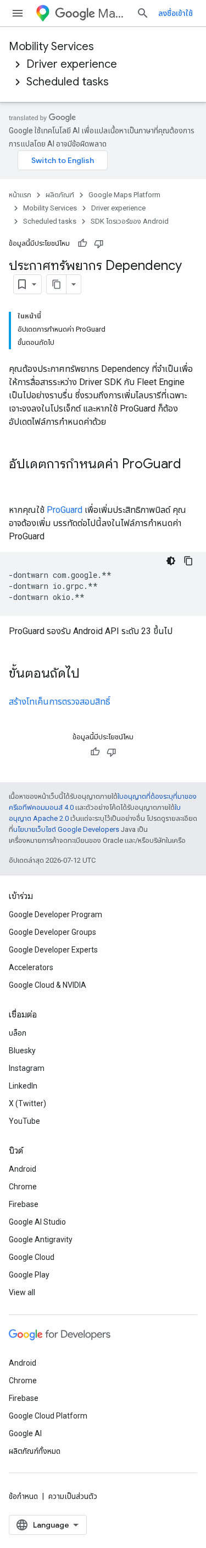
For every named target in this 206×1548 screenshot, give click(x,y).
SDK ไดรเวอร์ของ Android (130, 221)
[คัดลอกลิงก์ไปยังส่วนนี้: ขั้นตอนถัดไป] (91, 674)
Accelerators (31, 967)
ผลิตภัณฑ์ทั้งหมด (34, 1451)
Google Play (29, 1274)
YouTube (24, 1121)
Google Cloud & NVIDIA (47, 985)
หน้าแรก (20, 195)
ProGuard (64, 510)
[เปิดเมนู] (18, 13)
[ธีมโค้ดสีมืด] (171, 561)
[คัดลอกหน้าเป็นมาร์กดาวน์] (56, 284)
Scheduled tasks (67, 82)
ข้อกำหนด (23, 1496)
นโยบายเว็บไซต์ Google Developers (66, 829)
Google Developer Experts (53, 949)
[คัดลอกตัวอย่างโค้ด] (188, 561)
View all (22, 1292)
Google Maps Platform (124, 195)
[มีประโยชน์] (82, 243)
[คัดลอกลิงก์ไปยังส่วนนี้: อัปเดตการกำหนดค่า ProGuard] (20, 482)
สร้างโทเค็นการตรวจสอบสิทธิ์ (59, 701)
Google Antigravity (41, 1239)
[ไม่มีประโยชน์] (99, 243)
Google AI (25, 1433)
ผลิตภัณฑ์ (60, 195)
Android (22, 1169)
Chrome (23, 1186)
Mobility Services (51, 46)
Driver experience (71, 64)
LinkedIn (23, 1085)
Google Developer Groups (52, 932)
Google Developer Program (55, 914)
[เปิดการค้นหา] (142, 13)
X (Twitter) (27, 1103)
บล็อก (17, 1033)
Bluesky (22, 1050)
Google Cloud (31, 1257)
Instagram (26, 1068)
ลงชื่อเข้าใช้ (175, 13)
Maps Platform (112, 13)
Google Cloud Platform (48, 1415)
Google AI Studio (37, 1221)
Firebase (23, 1204)
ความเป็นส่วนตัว (72, 1496)
